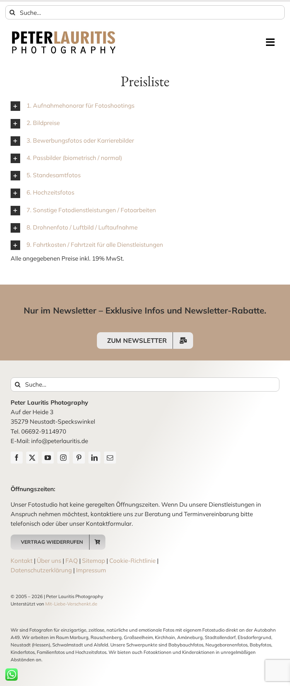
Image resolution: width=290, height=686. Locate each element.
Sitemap (93, 560)
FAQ (71, 560)
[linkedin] (94, 458)
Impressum (91, 570)
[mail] (110, 458)
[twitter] (32, 458)
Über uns (49, 560)
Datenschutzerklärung (41, 570)
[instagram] (63, 458)
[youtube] (48, 458)
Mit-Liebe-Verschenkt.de (71, 604)
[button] (145, 105)
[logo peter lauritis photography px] (64, 32)
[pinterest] (79, 458)
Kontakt (22, 560)
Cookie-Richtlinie (132, 560)
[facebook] (17, 458)
